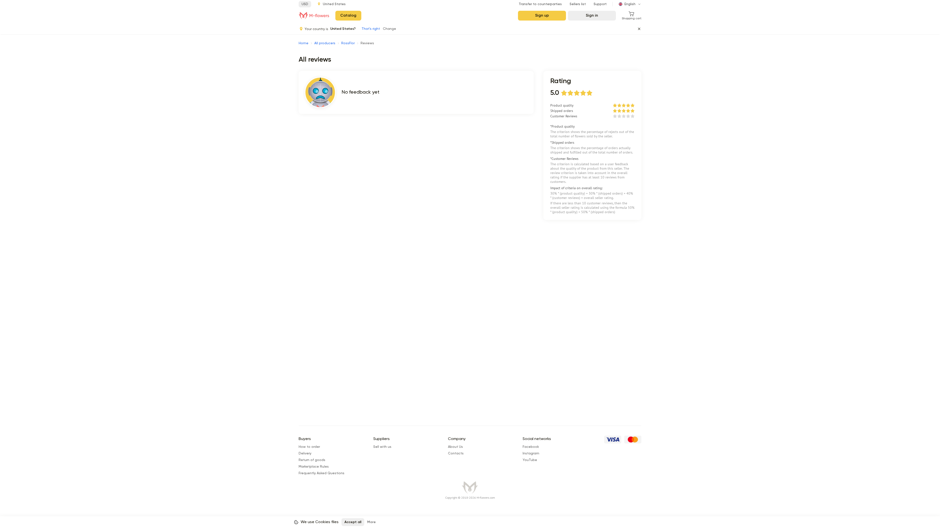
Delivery (305, 453)
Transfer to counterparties (540, 4)
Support (600, 4)
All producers (324, 43)
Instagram (531, 453)
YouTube (530, 460)
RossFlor (348, 43)
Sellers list (578, 4)
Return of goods (312, 460)
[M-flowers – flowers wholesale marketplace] (314, 15)
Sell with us (382, 447)
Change (389, 29)
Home (303, 43)
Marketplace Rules (314, 466)
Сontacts (456, 453)
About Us (455, 447)
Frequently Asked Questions (321, 473)
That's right (371, 29)
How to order (309, 447)
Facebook (531, 447)
